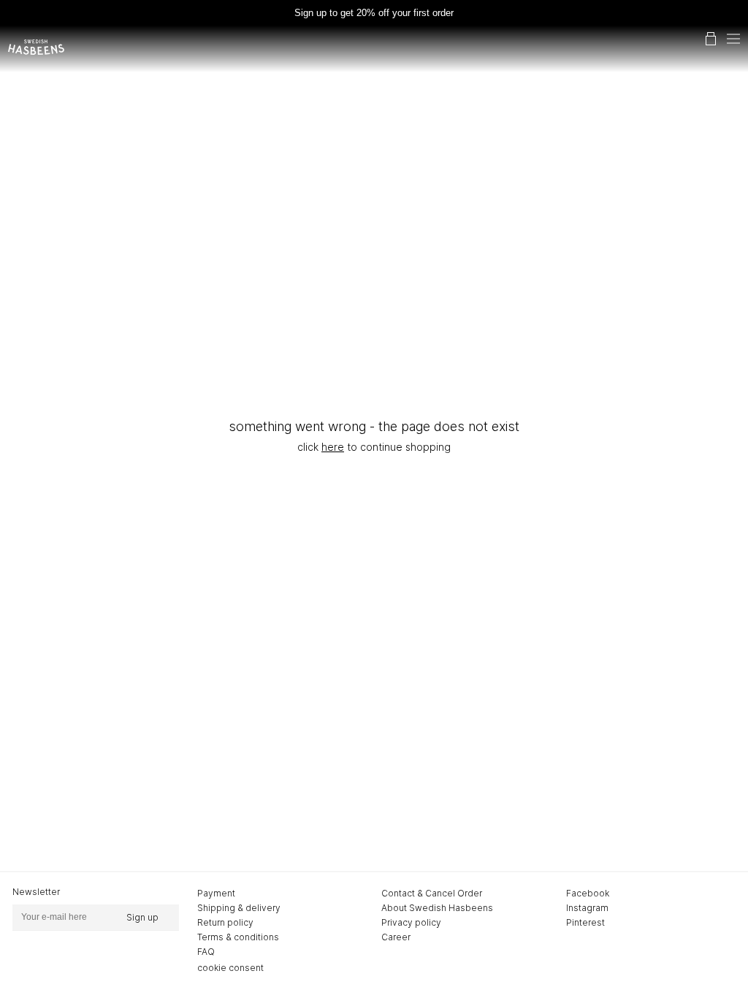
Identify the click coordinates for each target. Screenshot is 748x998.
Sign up (142, 917)
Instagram (587, 907)
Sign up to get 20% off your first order (374, 12)
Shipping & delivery (238, 907)
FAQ (206, 951)
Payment (216, 893)
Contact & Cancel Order (431, 893)
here (332, 447)
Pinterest (585, 922)
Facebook (587, 893)
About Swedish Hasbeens (437, 907)
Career (396, 937)
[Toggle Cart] (711, 38)
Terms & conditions (238, 937)
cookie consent (230, 967)
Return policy (225, 922)
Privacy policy (411, 922)
